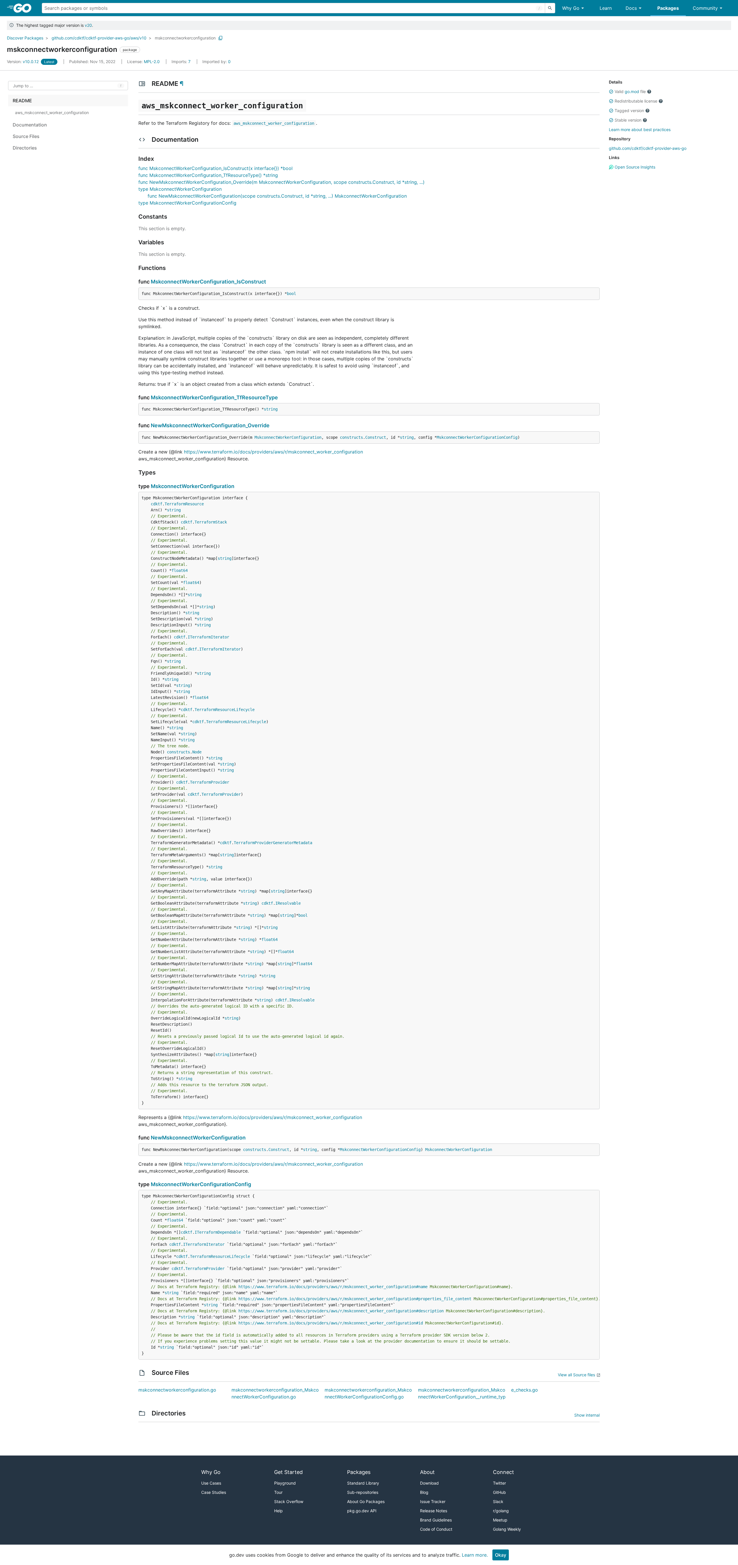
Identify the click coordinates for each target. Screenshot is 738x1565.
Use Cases (211, 1483)
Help (278, 1510)
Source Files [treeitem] (26, 136)
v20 (88, 25)
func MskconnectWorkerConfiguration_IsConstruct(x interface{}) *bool (215, 168)
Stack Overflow (288, 1501)
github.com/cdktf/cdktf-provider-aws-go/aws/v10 (99, 37)
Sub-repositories (362, 1492)
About (427, 1472)
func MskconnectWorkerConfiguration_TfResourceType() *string (208, 175)
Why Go (570, 8)
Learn (606, 8)
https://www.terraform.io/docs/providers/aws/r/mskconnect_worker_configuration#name (333, 1286)
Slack (498, 1501)
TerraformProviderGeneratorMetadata (273, 842)
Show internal (587, 1415)
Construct (375, 437)
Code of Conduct (436, 1529)
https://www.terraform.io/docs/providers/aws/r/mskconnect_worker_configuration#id (330, 1323)
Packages (668, 8)
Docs (631, 8)
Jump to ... (23, 85)
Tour (278, 1492)
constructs (351, 437)
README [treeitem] (22, 100)
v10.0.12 (23, 61)
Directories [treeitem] (25, 148)
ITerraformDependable (218, 1232)
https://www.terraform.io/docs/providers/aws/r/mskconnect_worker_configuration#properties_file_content (354, 1298)
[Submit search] (550, 8)
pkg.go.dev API (361, 1510)
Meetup (500, 1519)
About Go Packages (366, 1501)
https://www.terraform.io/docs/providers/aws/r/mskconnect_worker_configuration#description (341, 1311)
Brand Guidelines (436, 1519)
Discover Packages (25, 37)
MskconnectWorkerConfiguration (288, 437)
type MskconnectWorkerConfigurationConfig (187, 203)
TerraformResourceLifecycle (225, 709)
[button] (611, 91)
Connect (503, 1472)
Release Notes (433, 1510)
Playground (285, 1483)
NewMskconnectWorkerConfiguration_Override (210, 425)
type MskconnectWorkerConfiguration (180, 189)
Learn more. (475, 1555)
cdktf (156, 504)
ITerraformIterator (208, 637)
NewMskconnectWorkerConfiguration (198, 1138)
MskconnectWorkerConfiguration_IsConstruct (208, 282)
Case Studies (213, 1492)
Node (197, 752)
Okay (500, 1555)
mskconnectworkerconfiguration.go (177, 1390)
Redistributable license (635, 101)
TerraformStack (211, 522)
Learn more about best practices (640, 129)
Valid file (630, 91)
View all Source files (576, 1374)
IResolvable (288, 903)
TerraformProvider (209, 782)
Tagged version (629, 110)
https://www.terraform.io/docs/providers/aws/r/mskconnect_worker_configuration (273, 452)
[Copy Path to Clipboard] (220, 38)
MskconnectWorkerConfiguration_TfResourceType (214, 397)
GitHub (499, 1492)
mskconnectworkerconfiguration (185, 37)
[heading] (24, 8)
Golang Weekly (507, 1529)
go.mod (632, 91)
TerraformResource (184, 504)
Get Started (288, 1472)
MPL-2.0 (152, 61)
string (271, 409)
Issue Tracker (432, 1501)
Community (705, 8)
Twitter (499, 1483)
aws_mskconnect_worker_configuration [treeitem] (52, 112)
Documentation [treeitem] (30, 125)
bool (291, 293)
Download (429, 1483)
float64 (180, 570)
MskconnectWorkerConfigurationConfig (477, 437)
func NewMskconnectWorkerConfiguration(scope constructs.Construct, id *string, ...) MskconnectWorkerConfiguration (277, 196)
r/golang (501, 1510)
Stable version (628, 120)
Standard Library (363, 1483)
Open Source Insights (634, 167)
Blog (424, 1492)
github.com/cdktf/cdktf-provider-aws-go (647, 148)
